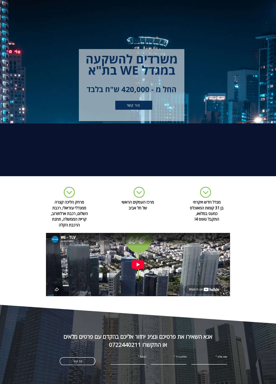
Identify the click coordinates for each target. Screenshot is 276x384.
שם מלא (222, 356)
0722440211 (125, 344)
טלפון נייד (181, 356)
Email (143, 356)
